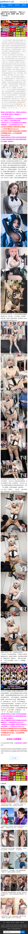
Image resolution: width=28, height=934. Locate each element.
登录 (21, 1)
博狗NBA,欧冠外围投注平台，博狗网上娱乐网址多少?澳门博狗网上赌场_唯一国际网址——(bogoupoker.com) (14, 114)
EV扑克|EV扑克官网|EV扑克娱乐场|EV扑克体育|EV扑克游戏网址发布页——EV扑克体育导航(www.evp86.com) (14, 133)
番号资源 (17, 5)
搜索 (23, 932)
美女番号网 (17, 712)
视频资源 (17, 922)
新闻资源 (3, 6)
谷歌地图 (3, 926)
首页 (2, 5)
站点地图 (20, 925)
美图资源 (10, 5)
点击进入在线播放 (14, 739)
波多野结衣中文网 (7, 2)
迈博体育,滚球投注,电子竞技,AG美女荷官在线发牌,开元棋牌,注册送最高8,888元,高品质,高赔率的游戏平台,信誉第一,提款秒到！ (14, 139)
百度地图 (25, 925)
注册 (24, 1)
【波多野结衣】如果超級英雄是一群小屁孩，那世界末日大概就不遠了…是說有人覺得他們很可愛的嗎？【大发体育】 (14, 894)
